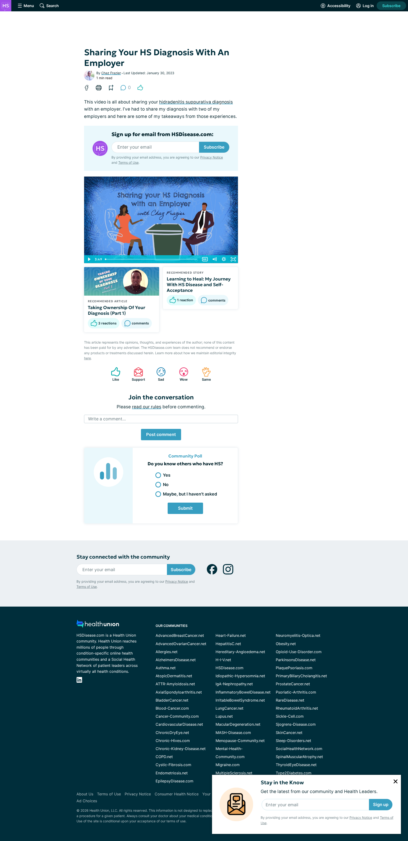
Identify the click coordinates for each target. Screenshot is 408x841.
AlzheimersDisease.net (176, 659)
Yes (166, 475)
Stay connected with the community (123, 557)
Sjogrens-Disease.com (296, 724)
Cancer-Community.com (177, 716)
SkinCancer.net (289, 732)
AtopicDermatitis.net (174, 675)
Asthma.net (166, 667)
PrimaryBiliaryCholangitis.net (301, 675)
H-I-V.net (223, 659)
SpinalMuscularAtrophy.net (299, 756)
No (166, 484)
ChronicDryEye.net (172, 732)
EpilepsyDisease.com (174, 781)
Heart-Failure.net (231, 635)
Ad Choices (86, 800)
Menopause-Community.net (240, 740)
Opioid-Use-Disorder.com (299, 651)
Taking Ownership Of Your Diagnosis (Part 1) (116, 310)
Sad (158, 374)
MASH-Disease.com (233, 732)
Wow (181, 374)
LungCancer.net (229, 708)
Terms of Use (128, 162)
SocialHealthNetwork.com (299, 748)
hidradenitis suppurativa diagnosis (196, 102)
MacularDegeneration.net (238, 724)
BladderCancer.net (172, 700)
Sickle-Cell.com (290, 716)
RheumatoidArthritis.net (297, 708)
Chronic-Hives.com (173, 740)
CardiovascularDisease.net (179, 724)
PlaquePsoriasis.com (294, 667)
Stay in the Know (282, 782)
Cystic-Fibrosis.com (173, 764)
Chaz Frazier (111, 73)
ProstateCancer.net (293, 683)
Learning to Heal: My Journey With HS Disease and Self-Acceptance (199, 284)
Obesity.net (286, 643)
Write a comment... (107, 418)
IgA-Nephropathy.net (234, 683)
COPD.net (164, 756)
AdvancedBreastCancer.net (180, 635)
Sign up (380, 804)
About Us (84, 794)
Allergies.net (167, 651)
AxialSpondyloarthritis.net (179, 692)
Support (137, 374)
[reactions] (140, 87)
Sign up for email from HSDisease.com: (162, 134)
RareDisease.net (290, 700)
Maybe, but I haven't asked (190, 494)
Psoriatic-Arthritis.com (296, 692)
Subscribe (391, 5)
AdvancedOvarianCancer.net (181, 643)
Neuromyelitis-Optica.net (298, 635)
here (87, 358)
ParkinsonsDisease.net (296, 659)
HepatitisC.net (228, 643)
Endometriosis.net (172, 773)
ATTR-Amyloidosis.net (175, 683)
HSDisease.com (229, 667)
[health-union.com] (97, 625)
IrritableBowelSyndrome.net (240, 700)
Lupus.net (224, 716)
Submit (185, 508)
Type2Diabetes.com (293, 773)
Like (112, 374)
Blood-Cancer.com (172, 708)
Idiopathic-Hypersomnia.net (240, 675)
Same (204, 374)
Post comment (161, 434)
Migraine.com (228, 764)
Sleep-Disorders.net (293, 740)
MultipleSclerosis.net (234, 773)
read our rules (146, 407)
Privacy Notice (360, 817)
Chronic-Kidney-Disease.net (181, 748)
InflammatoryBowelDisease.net (243, 692)
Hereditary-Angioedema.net (240, 651)
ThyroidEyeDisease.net (296, 764)
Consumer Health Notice (177, 794)
